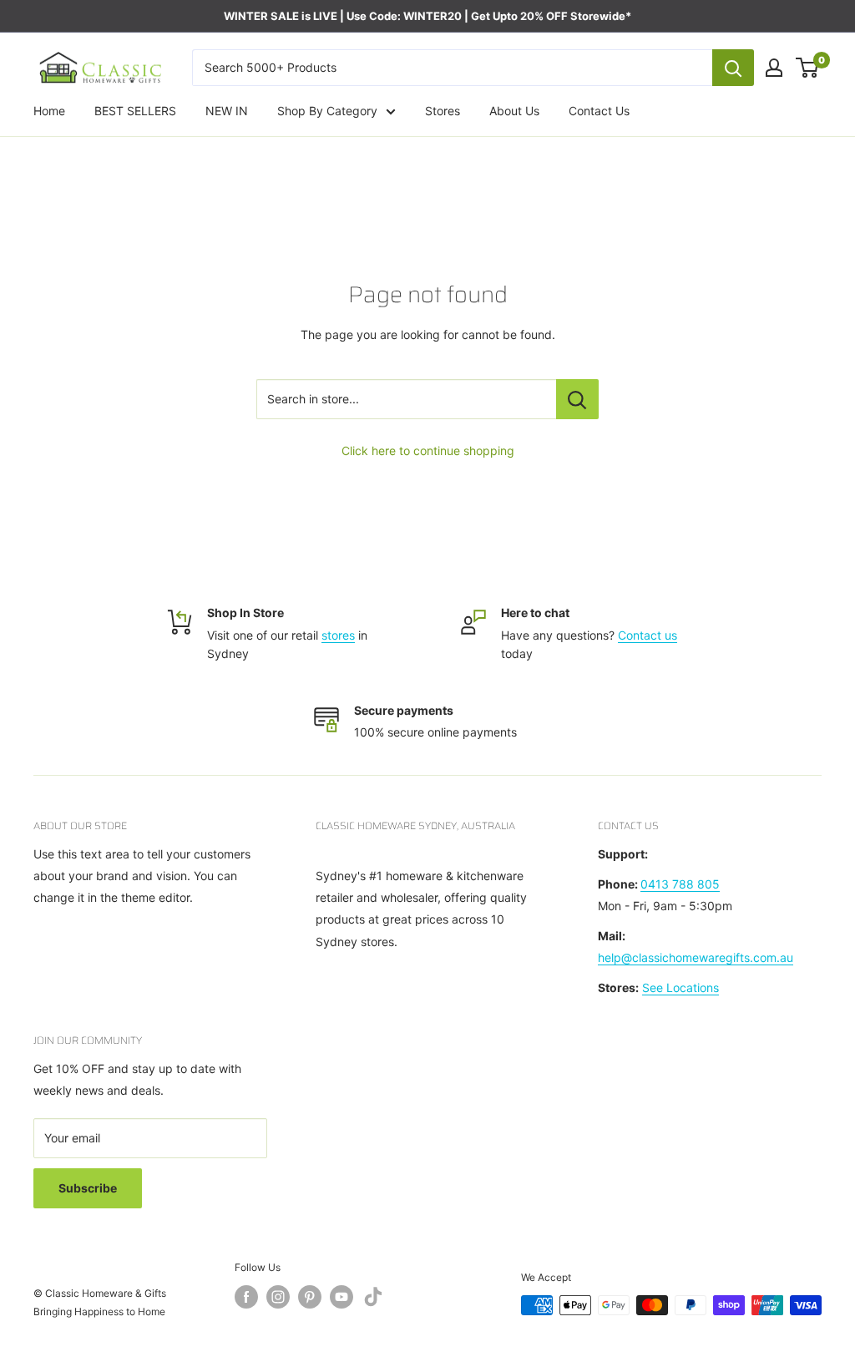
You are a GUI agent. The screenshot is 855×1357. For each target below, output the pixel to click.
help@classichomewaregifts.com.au (695, 957)
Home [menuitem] (49, 111)
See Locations (680, 987)
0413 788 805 (680, 884)
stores (338, 635)
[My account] (774, 67)
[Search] (733, 67)
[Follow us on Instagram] (278, 1297)
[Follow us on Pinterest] (309, 1297)
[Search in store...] (577, 399)
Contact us (647, 635)
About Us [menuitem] (514, 111)
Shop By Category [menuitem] (327, 111)
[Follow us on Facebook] (246, 1297)
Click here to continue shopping (427, 450)
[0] (807, 68)
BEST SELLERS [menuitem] (135, 111)
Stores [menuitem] (442, 111)
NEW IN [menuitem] (226, 111)
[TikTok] (373, 1299)
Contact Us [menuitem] (599, 111)
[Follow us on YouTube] (341, 1297)
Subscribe (87, 1188)
